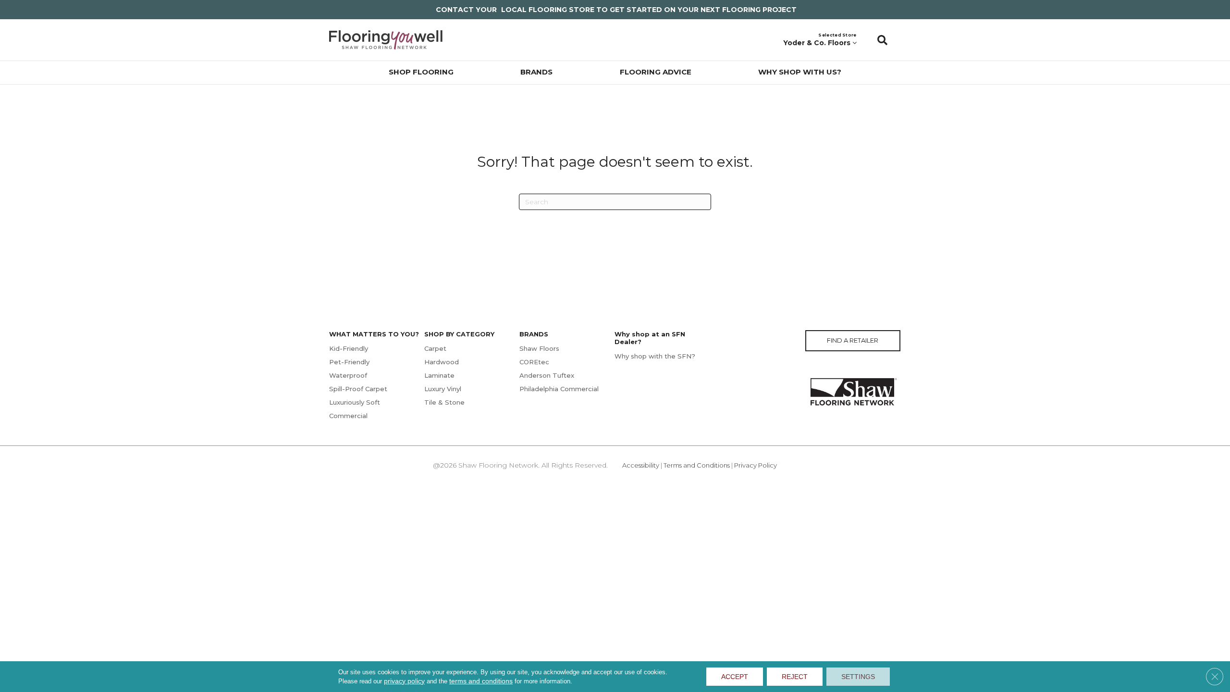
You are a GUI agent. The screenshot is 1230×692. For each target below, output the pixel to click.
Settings (858, 676)
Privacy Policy (755, 465)
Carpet (435, 348)
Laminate (439, 375)
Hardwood (441, 362)
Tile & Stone (444, 402)
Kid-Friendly (348, 348)
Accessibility (640, 465)
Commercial (348, 416)
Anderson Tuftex (546, 375)
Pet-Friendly (349, 362)
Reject (795, 676)
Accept (734, 676)
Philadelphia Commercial (559, 389)
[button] (882, 40)
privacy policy (404, 681)
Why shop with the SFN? (655, 356)
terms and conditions (481, 681)
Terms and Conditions (697, 465)
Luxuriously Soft (354, 402)
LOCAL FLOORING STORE (547, 9)
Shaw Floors (539, 348)
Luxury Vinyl (442, 389)
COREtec (534, 362)
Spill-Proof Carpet (358, 389)
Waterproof (348, 375)
